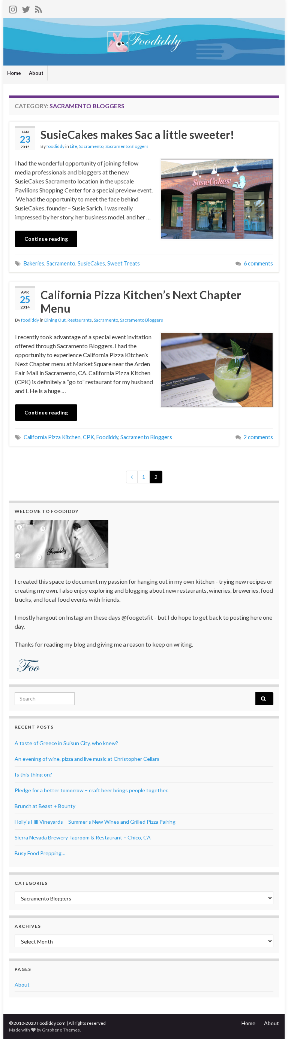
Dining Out (55, 320)
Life (73, 146)
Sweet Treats (123, 263)
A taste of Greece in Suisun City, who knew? (66, 743)
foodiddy (55, 146)
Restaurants (80, 320)
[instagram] (13, 8)
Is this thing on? (33, 774)
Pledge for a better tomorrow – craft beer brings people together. (91, 790)
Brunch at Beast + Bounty (45, 806)
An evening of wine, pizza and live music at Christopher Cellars (87, 759)
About (36, 73)
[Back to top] (271, 1022)
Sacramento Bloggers (126, 146)
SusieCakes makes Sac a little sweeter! (137, 134)
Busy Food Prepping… (40, 853)
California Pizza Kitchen (52, 437)
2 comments (258, 437)
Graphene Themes (61, 1030)
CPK (88, 437)
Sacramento (91, 146)
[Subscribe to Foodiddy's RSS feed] (38, 8)
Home (14, 73)
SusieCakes (91, 263)
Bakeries (34, 263)
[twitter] (26, 8)
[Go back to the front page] (144, 42)
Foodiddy (107, 437)
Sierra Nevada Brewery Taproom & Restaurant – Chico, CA (83, 837)
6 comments (258, 263)
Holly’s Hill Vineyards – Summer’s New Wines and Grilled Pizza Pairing (95, 821)
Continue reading (46, 239)
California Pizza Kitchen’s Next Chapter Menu (140, 301)
